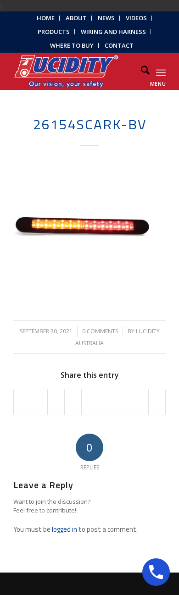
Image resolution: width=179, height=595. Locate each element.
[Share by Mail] (157, 402)
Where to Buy (72, 45)
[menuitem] (46, 18)
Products (54, 32)
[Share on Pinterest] (73, 402)
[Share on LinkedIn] (90, 402)
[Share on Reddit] (140, 402)
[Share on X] (39, 402)
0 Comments (100, 331)
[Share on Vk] (123, 402)
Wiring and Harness (113, 32)
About (76, 18)
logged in (64, 529)
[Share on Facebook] (22, 402)
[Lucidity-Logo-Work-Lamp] (74, 71)
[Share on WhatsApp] (56, 402)
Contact (119, 45)
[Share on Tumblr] (106, 402)
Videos (136, 18)
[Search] (141, 71)
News (106, 18)
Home (46, 18)
